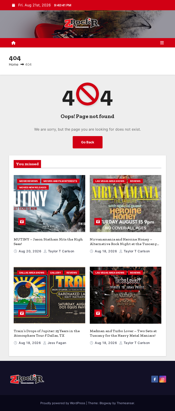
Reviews (135, 181)
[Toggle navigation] (162, 43)
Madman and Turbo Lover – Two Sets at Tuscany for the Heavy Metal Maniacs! (123, 333)
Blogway (105, 403)
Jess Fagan (56, 343)
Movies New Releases (32, 187)
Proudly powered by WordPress (63, 403)
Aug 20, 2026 (30, 251)
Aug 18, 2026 (106, 251)
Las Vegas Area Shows (109, 181)
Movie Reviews (28, 181)
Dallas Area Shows (31, 272)
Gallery (55, 272)
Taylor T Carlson (60, 251)
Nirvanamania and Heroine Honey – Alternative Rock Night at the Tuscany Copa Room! (123, 244)
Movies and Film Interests (60, 181)
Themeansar (125, 403)
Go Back (87, 142)
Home (13, 64)
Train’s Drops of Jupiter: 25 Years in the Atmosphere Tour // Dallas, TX (47, 333)
